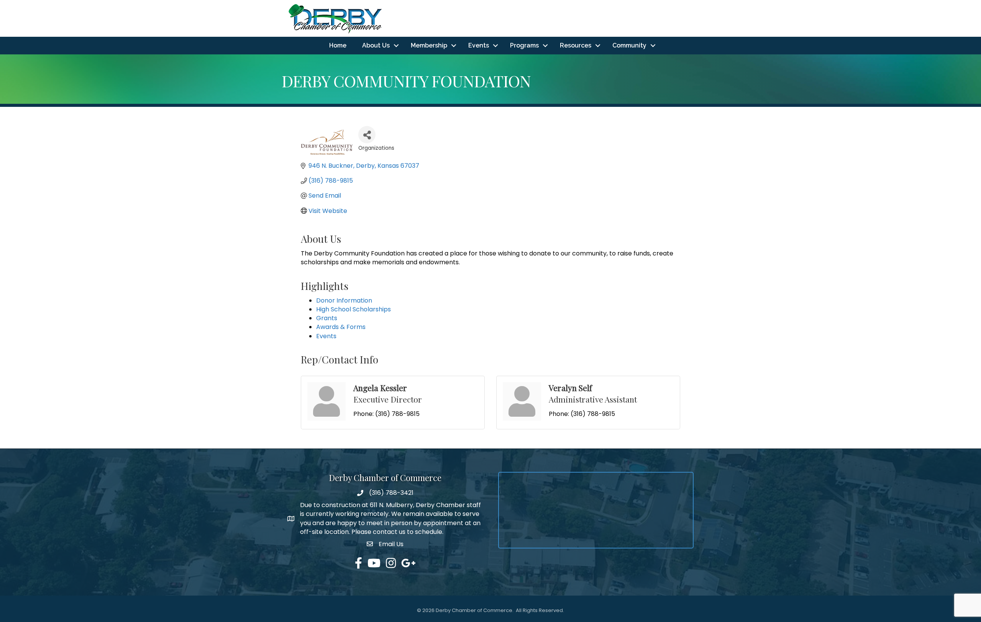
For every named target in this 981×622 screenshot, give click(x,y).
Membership (429, 45)
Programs (524, 45)
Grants (326, 318)
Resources (575, 45)
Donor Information (344, 300)
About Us (376, 45)
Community (629, 45)
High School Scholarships (353, 309)
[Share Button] (367, 134)
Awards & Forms (341, 326)
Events (478, 45)
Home (337, 45)
